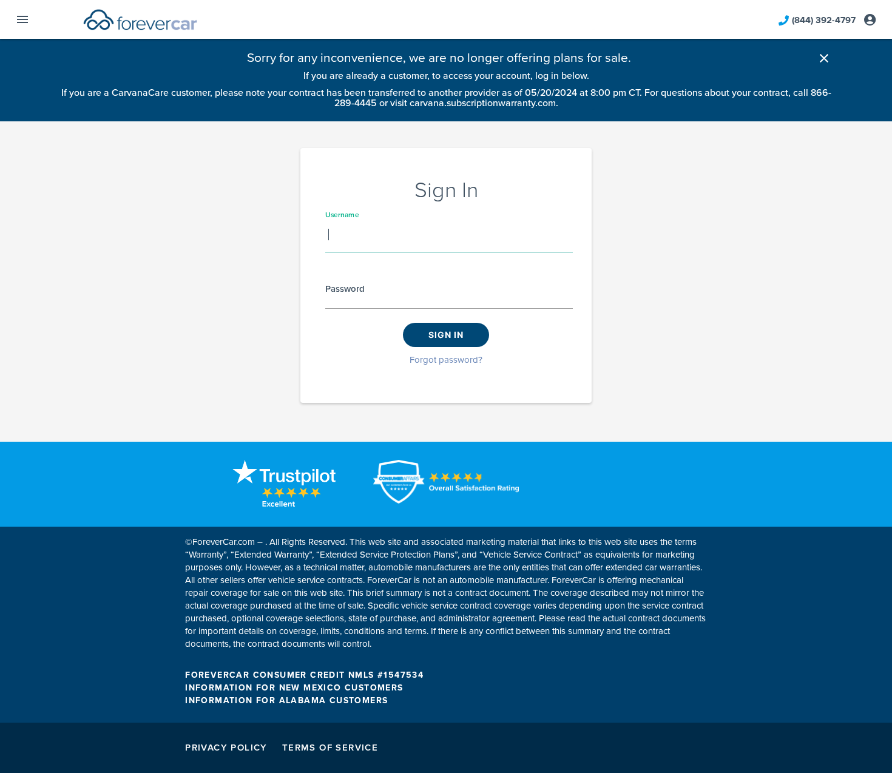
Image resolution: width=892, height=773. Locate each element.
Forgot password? (446, 359)
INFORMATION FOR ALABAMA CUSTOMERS (286, 700)
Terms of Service (330, 747)
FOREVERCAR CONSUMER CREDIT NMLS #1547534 (304, 675)
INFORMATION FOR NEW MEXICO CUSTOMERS (294, 688)
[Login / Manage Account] (870, 20)
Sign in (446, 334)
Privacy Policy (226, 747)
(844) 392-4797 (824, 20)
